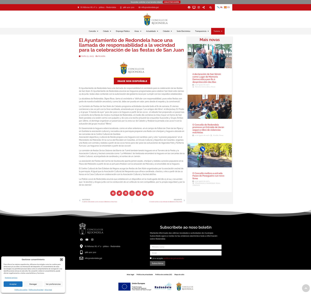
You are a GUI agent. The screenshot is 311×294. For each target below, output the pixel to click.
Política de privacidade (145, 274)
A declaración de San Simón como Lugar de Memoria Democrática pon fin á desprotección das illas (206, 78)
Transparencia (200, 31)
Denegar (33, 284)
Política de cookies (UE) (163, 274)
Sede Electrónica (183, 31)
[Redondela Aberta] (193, 7)
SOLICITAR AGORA (171, 2)
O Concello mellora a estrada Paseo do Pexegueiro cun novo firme (208, 176)
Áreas (136, 31)
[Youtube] (86, 239)
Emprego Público (123, 31)
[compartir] (203, 7)
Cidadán (166, 31)
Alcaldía (101, 56)
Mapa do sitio (179, 274)
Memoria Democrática (202, 87)
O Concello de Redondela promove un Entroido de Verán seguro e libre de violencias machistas (208, 128)
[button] (61, 259)
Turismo (217, 31)
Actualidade (151, 31)
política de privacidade (174, 258)
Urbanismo (196, 185)
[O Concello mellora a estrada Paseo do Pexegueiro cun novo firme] (210, 155)
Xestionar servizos (11, 278)
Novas (213, 87)
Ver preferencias (53, 284)
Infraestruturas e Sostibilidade (205, 183)
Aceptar (13, 284)
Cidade (106, 31)
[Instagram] (198, 7)
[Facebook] (189, 7)
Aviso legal (48, 290)
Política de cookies (21, 290)
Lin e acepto (168, 258)
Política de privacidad (36, 290)
